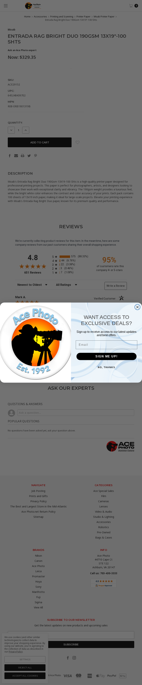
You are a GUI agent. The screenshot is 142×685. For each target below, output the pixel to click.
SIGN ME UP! (106, 356)
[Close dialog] (137, 307)
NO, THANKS (106, 367)
